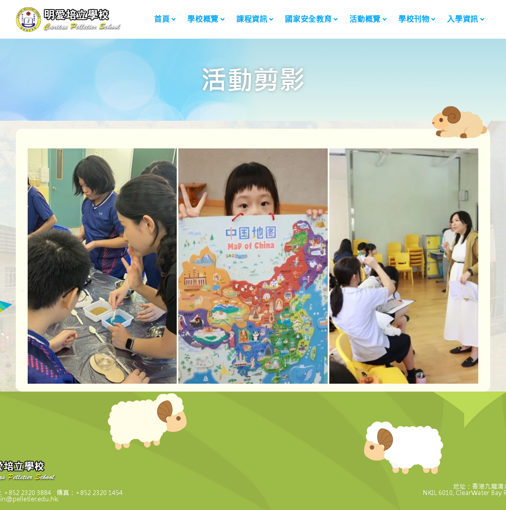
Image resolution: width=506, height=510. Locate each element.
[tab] (102, 266)
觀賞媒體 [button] (60, 275)
